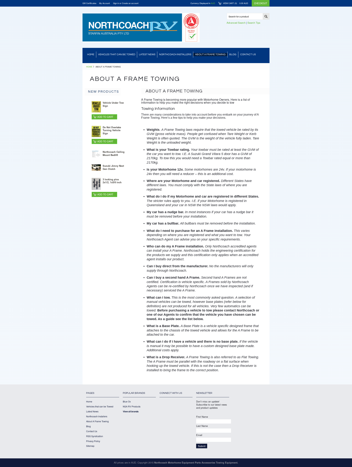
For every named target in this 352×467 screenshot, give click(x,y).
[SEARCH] (266, 16)
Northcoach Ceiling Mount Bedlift (113, 153)
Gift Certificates (89, 3)
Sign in (116, 3)
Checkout (260, 3)
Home (89, 66)
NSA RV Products (131, 406)
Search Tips (253, 22)
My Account (104, 3)
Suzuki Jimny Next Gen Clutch (113, 167)
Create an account (130, 3)
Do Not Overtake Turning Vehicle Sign (112, 130)
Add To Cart (105, 116)
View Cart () (235, 3)
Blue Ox (127, 401)
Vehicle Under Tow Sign (113, 104)
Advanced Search (236, 22)
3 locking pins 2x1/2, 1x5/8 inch (112, 181)
